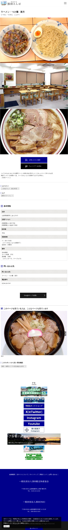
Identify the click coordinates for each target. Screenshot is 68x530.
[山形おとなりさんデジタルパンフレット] (34, 392)
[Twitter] (34, 412)
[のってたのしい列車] (34, 457)
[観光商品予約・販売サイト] (34, 439)
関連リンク (43, 474)
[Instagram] (34, 418)
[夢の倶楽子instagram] (34, 430)
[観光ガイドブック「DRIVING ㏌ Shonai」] (34, 449)
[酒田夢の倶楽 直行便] (34, 406)
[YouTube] (34, 424)
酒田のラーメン (6, 196)
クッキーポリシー (13, 523)
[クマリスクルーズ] (34, 400)
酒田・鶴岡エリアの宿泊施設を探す (12, 366)
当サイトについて (22, 474)
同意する (6, 526)
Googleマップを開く (30, 295)
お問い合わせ (53, 474)
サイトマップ (34, 474)
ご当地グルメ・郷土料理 (9, 189)
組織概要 (12, 474)
